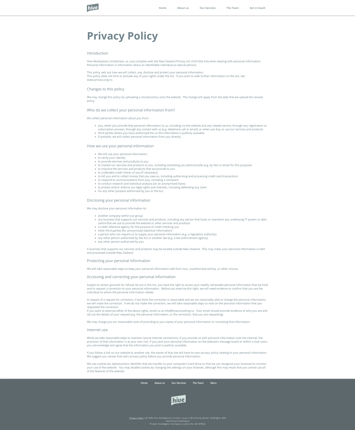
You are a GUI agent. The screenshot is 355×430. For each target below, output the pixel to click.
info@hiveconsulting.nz (179, 310)
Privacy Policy (136, 418)
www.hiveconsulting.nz (178, 421)
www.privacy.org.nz (99, 79)
